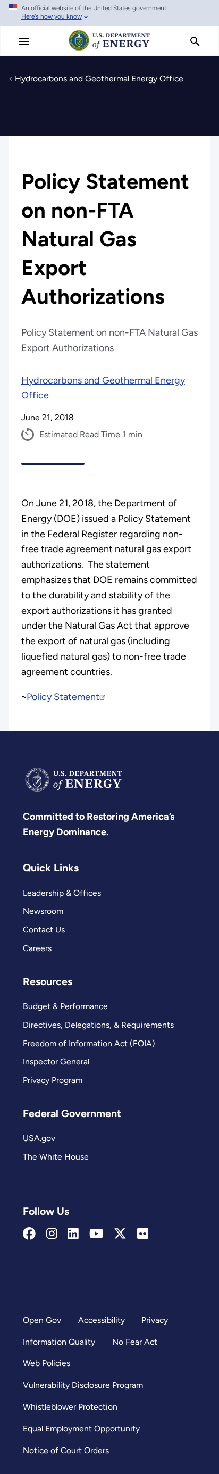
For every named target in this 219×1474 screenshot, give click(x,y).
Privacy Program (52, 1080)
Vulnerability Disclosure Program (83, 1385)
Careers (37, 948)
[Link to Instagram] (51, 1234)
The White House (56, 1157)
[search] (195, 41)
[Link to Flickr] (142, 1234)
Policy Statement (63, 697)
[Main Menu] (24, 41)
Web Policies (46, 1363)
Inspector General (56, 1061)
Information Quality (59, 1342)
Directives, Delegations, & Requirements (98, 1025)
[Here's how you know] (109, 13)
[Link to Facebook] (29, 1234)
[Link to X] (120, 1234)
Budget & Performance (65, 1006)
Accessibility (101, 1320)
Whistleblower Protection (70, 1407)
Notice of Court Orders (66, 1450)
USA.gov (39, 1138)
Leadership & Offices (62, 893)
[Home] (109, 50)
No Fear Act (134, 1342)
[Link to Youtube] (96, 1234)
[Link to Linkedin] (73, 1234)
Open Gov (42, 1320)
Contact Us (44, 930)
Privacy (154, 1320)
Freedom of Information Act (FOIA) (89, 1043)
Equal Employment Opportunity (81, 1428)
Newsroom (43, 911)
